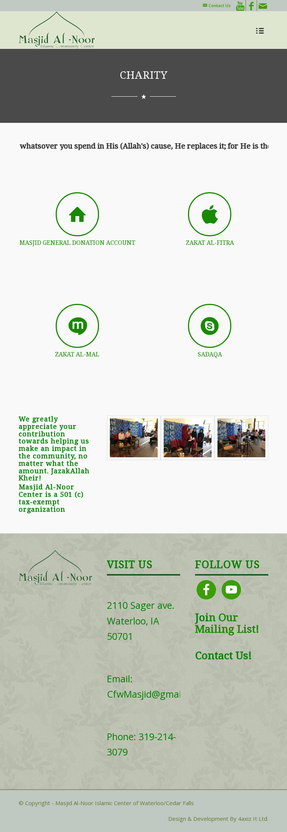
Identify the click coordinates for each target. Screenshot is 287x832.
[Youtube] (240, 5)
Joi (202, 617)
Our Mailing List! (227, 623)
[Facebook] (251, 5)
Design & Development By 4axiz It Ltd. (218, 818)
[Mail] (262, 5)
